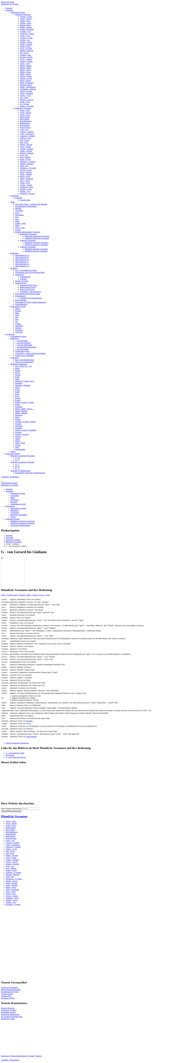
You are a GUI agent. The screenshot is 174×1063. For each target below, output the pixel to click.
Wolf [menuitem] (17, 447)
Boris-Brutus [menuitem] (24, 125)
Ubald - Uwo (11, 894)
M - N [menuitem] (17, 466)
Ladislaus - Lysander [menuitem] (27, 162)
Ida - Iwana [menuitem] (24, 53)
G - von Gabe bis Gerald (15, 753)
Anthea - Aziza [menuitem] (25, 23)
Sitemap (38, 1056)
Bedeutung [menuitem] (14, 253)
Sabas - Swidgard (12, 890)
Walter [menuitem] (17, 439)
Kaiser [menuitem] (17, 390)
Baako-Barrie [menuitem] (25, 117)
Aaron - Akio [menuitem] (25, 110)
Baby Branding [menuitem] (21, 300)
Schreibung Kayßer (8, 1012)
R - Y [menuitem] (17, 469)
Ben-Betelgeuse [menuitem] (26, 121)
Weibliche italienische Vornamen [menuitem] (37, 238)
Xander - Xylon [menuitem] (26, 189)
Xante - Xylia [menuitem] (25, 102)
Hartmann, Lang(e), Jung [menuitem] (24, 381)
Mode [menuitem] (12, 202)
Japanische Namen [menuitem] (13, 454)
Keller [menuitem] (17, 392)
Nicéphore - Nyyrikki (14, 879)
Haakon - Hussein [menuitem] (26, 153)
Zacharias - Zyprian (13, 904)
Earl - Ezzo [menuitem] (24, 142)
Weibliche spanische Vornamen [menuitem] (36, 245)
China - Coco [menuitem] (25, 36)
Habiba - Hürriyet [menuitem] (26, 51)
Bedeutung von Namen (9, 4)
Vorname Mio (6, 996)
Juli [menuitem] (16, 321)
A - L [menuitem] (17, 464)
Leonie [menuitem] (17, 230)
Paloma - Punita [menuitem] (26, 76)
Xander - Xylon (12, 900)
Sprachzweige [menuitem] (25, 200)
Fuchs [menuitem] (17, 377)
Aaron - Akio (11, 821)
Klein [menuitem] (17, 394)
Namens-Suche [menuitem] (21, 283)
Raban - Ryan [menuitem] (25, 177)
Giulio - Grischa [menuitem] (26, 151)
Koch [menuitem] (17, 396)
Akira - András (11, 823)
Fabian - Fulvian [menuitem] (26, 145)
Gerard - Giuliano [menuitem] (26, 149)
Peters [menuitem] (17, 417)
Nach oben (10, 755)
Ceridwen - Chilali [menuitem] (27, 34)
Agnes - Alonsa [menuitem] (25, 19)
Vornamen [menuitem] (9, 10)
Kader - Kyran (11, 870)
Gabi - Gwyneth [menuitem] (26, 49)
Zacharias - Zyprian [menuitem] (27, 194)
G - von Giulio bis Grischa (16, 757)
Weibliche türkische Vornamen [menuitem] (36, 251)
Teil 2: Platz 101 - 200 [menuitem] (23, 366)
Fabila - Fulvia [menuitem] (25, 46)
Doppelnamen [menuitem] (20, 296)
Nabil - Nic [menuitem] (24, 166)
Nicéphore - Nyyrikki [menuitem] (28, 168)
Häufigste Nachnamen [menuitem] (18, 364)
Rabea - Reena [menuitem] (25, 81)
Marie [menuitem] (17, 221)
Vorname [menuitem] (23, 279)
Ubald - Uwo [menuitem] (25, 183)
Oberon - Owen (12, 881)
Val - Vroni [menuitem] (24, 98)
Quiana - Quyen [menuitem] (26, 78)
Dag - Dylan (10, 851)
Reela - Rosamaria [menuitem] (27, 83)
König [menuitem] (17, 405)
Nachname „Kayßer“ (9, 1010)
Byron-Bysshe (11, 838)
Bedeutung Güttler (8, 1019)
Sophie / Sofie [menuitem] (20, 223)
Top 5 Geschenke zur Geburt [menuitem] (26, 270)
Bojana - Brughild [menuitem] (26, 29)
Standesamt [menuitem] (19, 275)
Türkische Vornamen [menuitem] (28, 247)
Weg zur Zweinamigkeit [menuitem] (24, 362)
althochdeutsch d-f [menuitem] (22, 258)
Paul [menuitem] (16, 217)
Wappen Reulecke (8, 1008)
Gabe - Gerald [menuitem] (25, 147)
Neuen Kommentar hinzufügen (17, 743)
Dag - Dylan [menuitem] (24, 140)
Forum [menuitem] (12, 451)
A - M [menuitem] (17, 458)
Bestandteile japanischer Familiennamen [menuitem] (30, 473)
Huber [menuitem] (17, 388)
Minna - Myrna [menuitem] (25, 70)
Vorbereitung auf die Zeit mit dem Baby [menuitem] (30, 272)
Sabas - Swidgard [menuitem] (26, 179)
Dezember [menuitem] (19, 332)
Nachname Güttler (8, 998)
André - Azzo (11, 826)
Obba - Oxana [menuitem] (25, 74)
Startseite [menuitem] (9, 8)
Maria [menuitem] (17, 226)
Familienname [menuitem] (25, 277)
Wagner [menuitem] (18, 437)
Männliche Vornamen (14, 816)
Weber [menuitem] (17, 441)
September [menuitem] (19, 326)
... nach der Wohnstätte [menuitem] (23, 345)
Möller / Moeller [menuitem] (21, 411)
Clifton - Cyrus (11, 849)
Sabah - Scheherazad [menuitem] (28, 87)
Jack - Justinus (11, 868)
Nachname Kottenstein (9, 987)
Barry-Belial (10, 830)
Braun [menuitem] (17, 373)
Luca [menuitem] (17, 219)
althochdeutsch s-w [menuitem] (22, 266)
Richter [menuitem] (18, 420)
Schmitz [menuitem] (18, 424)
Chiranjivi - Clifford (13, 847)
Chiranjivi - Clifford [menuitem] (27, 136)
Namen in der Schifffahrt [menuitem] (24, 356)
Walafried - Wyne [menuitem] (26, 187)
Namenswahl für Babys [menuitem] (29, 285)
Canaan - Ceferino (12, 843)
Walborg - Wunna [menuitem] (26, 100)
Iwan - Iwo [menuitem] (24, 155)
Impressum (5, 1056)
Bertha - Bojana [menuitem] (26, 27)
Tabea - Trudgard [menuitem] (26, 93)
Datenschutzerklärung (18, 1056)
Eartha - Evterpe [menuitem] (26, 44)
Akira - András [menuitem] (25, 113)
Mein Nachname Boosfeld (11, 990)
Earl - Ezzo (10, 853)
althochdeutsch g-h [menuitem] (22, 260)
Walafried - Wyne (12, 898)
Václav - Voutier (12, 896)
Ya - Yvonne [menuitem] (24, 104)
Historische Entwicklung (10, 1014)
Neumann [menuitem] (18, 415)
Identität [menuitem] (18, 208)
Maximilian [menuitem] (19, 215)
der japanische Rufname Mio (11, 1017)
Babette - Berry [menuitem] (25, 25)
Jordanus (29, 721)
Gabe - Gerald (6, 595)
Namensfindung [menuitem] (21, 304)
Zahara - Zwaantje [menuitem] (27, 106)
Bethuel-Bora (11, 834)
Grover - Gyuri (44, 595)
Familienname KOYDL (10, 992)
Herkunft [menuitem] (18, 198)
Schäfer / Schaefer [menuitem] (22, 434)
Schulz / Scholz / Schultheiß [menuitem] (25, 430)
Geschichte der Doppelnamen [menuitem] (31, 298)
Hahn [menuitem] (17, 379)
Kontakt (31, 1056)
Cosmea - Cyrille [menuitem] (26, 38)
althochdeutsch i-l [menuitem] (21, 262)
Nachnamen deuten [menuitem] (22, 351)
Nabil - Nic (10, 877)
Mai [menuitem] (16, 317)
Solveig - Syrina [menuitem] (26, 91)
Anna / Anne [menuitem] (20, 228)
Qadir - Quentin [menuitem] (26, 174)
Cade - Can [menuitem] (24, 130)
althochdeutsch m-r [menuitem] (22, 264)
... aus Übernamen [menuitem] (22, 349)
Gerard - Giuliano (18, 595)
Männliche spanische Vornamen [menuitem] (36, 243)
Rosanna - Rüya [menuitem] (26, 85)
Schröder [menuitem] (18, 428)
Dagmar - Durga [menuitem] (26, 42)
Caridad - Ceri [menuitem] (25, 32)
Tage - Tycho (11, 892)
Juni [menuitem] (16, 319)
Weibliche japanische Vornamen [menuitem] (22, 462)
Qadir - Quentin (12, 885)
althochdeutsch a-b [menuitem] (22, 255)
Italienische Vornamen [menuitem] (28, 234)
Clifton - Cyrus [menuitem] (25, 138)
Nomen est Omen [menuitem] (21, 281)
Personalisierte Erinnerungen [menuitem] (26, 206)
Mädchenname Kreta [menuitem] (28, 287)
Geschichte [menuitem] (14, 196)
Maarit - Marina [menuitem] (26, 66)
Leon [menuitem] (17, 213)
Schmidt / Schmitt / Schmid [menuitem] (25, 422)
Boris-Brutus (10, 836)
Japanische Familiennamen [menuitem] (20, 471)
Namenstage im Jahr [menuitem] (18, 307)
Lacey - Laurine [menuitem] (26, 59)
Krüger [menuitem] (17, 400)
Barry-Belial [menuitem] (24, 119)
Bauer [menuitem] (17, 368)
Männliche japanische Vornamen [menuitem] (22, 456)
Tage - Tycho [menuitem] (25, 181)
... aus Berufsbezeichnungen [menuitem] (25, 347)
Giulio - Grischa (32, 595)
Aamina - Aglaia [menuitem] (26, 17)
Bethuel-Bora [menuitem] (25, 123)
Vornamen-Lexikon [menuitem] (17, 12)
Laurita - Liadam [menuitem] (26, 61)
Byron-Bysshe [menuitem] (25, 127)
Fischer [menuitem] (18, 375)
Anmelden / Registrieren (10, 477)
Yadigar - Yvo (11, 902)
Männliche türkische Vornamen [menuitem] (36, 249)
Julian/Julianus (31, 737)
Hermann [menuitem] (18, 383)
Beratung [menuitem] (13, 268)
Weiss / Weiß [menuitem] (20, 443)
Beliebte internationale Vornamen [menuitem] (27, 232)
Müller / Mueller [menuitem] (21, 413)
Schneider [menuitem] (19, 426)
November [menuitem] (19, 330)
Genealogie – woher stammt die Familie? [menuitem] (30, 353)
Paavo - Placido (11, 883)
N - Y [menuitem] (17, 460)
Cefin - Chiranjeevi (13, 845)
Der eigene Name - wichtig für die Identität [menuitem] (31, 204)
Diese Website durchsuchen (11, 809)
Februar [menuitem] (18, 311)
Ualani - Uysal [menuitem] (25, 96)
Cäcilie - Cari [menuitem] (25, 40)
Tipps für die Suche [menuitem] (27, 289)
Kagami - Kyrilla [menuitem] (26, 57)
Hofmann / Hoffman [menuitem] (22, 385)
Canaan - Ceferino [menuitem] (27, 132)
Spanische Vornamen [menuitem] (28, 240)
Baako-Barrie (11, 828)
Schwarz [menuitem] (18, 432)
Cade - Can (10, 841)
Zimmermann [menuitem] (20, 449)
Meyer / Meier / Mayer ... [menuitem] (24, 409)
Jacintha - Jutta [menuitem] (25, 55)
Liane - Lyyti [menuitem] (25, 64)
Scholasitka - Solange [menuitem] (28, 89)
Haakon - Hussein (12, 864)
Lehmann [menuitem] (18, 407)
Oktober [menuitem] (18, 328)
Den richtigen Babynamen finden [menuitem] (27, 294)
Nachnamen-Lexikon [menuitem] (18, 336)
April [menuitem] (17, 315)
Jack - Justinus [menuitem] (25, 157)
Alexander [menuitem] (19, 211)
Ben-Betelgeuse (12, 832)
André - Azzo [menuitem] (25, 115)
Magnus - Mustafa (12, 875)
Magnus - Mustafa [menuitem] (26, 164)
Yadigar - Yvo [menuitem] (25, 191)
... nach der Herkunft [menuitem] (23, 343)
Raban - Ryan (11, 887)
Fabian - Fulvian (12, 855)
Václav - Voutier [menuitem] (26, 185)
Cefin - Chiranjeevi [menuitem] (27, 134)
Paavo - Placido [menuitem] (26, 172)
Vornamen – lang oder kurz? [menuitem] (30, 292)
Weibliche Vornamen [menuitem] (23, 15)
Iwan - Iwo (10, 866)
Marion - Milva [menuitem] (25, 68)
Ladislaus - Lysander (13, 873)
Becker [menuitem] (17, 370)
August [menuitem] (18, 324)
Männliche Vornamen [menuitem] (23, 108)
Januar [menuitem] (17, 309)
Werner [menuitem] (18, 445)
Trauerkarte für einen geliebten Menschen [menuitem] (30, 302)
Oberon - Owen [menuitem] (26, 170)
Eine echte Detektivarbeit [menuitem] (24, 360)
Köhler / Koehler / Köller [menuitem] (24, 402)
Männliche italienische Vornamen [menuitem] (37, 236)
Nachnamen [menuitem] (10, 334)
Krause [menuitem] (17, 398)
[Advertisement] (72, 783)
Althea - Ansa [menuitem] (25, 21)
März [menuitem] (17, 313)
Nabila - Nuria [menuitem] (25, 72)
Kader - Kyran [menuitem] (25, 159)
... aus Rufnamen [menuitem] (21, 341)
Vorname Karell (7, 994)
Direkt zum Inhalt (7, 2)
